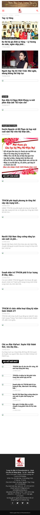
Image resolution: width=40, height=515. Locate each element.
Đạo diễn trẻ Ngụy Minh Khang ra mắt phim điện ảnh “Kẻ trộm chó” (18, 101)
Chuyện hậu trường (9, 67)
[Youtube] (27, 503)
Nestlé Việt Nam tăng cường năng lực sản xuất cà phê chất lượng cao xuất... (25, 396)
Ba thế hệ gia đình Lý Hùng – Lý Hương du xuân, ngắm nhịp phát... (19, 43)
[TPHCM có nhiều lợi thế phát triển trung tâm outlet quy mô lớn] (6, 378)
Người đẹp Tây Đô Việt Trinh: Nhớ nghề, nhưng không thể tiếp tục (19, 72)
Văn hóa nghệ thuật (9, 38)
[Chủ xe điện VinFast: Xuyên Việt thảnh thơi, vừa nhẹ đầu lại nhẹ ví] (20, 333)
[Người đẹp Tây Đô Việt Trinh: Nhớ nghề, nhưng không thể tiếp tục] (20, 60)
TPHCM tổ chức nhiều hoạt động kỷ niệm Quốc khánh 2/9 (20, 309)
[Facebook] (12, 503)
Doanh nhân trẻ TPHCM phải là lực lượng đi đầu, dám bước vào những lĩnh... (24, 386)
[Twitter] (17, 503)
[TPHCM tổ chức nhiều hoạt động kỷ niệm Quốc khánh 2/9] (20, 297)
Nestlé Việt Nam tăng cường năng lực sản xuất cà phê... (18, 237)
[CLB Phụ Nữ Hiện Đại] (20, 156)
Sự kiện (5, 97)
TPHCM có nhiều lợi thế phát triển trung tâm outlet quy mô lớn (24, 376)
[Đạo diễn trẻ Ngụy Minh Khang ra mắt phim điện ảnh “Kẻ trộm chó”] (20, 89)
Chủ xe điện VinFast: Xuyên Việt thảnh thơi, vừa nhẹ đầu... (19, 345)
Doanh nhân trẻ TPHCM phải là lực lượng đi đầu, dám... (20, 273)
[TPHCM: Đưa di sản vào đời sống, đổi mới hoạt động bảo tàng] (6, 369)
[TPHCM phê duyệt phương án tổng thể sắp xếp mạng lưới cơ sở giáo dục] (20, 189)
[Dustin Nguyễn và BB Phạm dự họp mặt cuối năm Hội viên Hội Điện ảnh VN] (20, 118)
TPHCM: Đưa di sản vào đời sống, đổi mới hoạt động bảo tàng (25, 367)
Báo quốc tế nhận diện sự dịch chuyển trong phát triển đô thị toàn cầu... (24, 406)
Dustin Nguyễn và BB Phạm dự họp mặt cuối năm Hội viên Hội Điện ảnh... (19, 130)
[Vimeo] (22, 503)
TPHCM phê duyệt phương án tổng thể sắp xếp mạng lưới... (19, 201)
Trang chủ (4, 15)
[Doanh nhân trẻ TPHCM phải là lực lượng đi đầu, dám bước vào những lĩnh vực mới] (20, 261)
